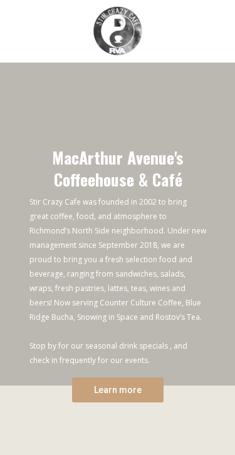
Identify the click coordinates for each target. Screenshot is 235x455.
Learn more (118, 390)
